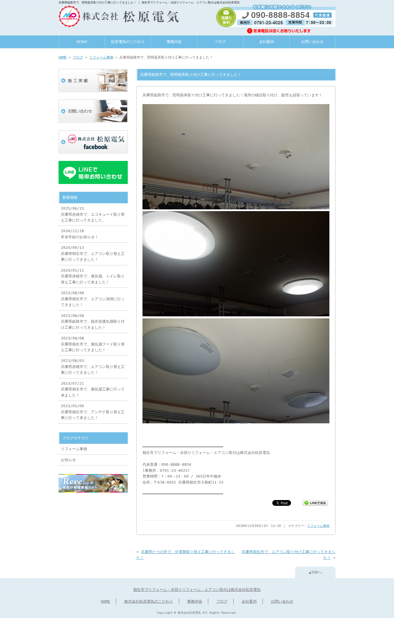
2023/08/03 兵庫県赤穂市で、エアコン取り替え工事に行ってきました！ (93, 366)
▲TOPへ (315, 572)
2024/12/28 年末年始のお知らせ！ (79, 234)
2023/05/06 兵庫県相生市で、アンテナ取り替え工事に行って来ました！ (93, 412)
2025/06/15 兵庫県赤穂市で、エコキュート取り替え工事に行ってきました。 (93, 214)
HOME (81, 42)
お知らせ (68, 460)
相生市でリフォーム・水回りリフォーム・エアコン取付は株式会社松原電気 (197, 589)
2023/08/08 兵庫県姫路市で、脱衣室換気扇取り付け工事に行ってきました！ (93, 321)
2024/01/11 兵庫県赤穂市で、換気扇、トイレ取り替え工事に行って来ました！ (93, 276)
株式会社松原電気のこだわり (148, 601)
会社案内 (266, 42)
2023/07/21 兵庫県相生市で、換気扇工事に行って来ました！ (93, 389)
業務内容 (174, 42)
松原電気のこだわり (128, 42)
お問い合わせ (312, 42)
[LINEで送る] (315, 502)
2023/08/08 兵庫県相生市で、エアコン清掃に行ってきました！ (93, 299)
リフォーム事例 (101, 57)
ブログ (220, 42)
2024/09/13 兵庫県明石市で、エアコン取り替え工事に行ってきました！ (93, 253)
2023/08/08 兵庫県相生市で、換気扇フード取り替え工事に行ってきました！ (93, 344)
